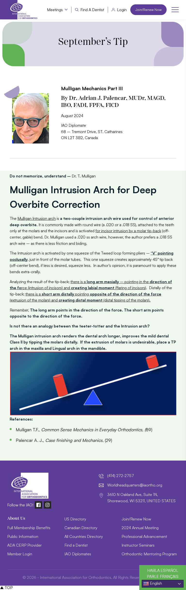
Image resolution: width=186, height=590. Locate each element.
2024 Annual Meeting (140, 527)
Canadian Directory (80, 527)
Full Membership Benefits (28, 527)
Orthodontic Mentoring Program (149, 553)
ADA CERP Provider (24, 545)
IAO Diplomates (77, 553)
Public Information (22, 536)
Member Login (19, 553)
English (155, 583)
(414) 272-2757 (120, 475)
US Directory (75, 519)
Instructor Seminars (138, 545)
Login (122, 9)
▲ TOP (6, 588)
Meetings (55, 9)
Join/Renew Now (148, 10)
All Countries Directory (83, 536)
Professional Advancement (144, 536)
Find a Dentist (92, 9)
